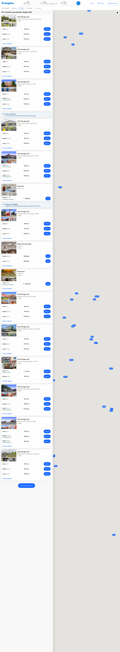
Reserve (47, 29)
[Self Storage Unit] (26, 21)
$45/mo (27, 198)
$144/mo (26, 256)
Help (92, 3)
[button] (30, 3)
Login (102, 3)
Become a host (112, 3)
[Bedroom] (26, 190)
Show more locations (26, 485)
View (48, 198)
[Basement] (26, 275)
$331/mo (26, 261)
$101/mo (28, 283)
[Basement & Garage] (26, 248)
